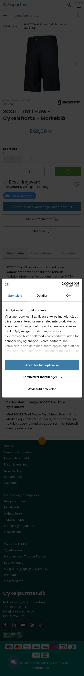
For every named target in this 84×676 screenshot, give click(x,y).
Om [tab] (68, 295)
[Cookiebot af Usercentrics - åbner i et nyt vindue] (61, 284)
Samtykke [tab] (15, 295)
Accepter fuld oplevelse (42, 365)
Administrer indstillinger (39, 377)
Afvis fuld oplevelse (42, 389)
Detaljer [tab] (42, 295)
